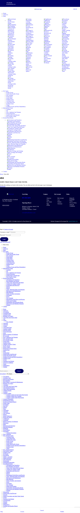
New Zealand (9, 255)
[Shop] (1, 509)
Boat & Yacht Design (8, 379)
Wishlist (62, 511)
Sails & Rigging (7, 459)
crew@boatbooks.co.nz (28, 212)
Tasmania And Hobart (8, 361)
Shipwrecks (6, 492)
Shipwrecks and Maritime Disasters (15, 303)
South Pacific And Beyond (12, 275)
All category (6, 376)
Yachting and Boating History (10, 506)
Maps (4, 424)
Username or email (5, 232)
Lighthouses (6, 418)
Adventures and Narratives (12, 279)
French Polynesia (10, 274)
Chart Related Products (9, 387)
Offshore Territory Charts (9, 344)
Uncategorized (6, 500)
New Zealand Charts (8, 435)
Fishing (8, 286)
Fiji (7, 271)
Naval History (6, 430)
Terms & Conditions (8, 362)
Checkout (5, 323)
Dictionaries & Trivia (8, 400)
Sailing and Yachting (11, 301)
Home (1, 174)
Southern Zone (10, 264)
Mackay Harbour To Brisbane (10, 334)
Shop (1, 511)
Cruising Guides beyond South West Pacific (17, 394)
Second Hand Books (8, 278)
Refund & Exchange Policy (10, 348)
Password (3, 235)
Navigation (9, 295)
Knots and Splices (7, 417)
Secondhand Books (8, 463)
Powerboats (6, 455)
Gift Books (6, 410)
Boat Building (6, 380)
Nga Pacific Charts (7, 451)
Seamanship (6, 461)
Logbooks (5, 420)
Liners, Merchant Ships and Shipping (15, 289)
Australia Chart (7, 314)
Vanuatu (5, 502)
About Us (5, 248)
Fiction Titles (6, 403)
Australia (8, 270)
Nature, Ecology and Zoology (13, 480)
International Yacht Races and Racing (15, 299)
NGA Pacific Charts (11, 277)
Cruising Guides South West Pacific (15, 397)
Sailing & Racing (7, 458)
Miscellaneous (9, 292)
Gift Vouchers (6, 413)
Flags (4, 409)
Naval (7, 296)
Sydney (5, 360)
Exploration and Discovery (13, 285)
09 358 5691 (26, 198)
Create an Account (8, 229)
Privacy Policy (6, 347)
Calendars (5, 385)
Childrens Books (7, 390)
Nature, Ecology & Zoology (13, 293)
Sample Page (6, 350)
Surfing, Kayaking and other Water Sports (13, 496)
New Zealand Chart (8, 338)
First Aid (5, 406)
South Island (9, 258)
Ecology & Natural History (9, 402)
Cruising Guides (7, 329)
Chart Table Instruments (9, 389)
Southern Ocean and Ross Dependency (16, 267)
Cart (4, 319)
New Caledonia (7, 434)
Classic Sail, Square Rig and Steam (15, 282)
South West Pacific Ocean (12, 254)
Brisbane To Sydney (8, 316)
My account (6, 336)
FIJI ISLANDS (7, 330)
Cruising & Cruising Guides (13, 284)
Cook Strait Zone (10, 263)
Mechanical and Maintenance (13, 291)
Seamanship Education (8, 462)
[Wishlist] (61, 509)
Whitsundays (6, 365)
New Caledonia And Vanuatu (13, 272)
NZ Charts (5, 251)
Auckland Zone (10, 261)
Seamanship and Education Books (14, 302)
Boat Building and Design (12, 281)
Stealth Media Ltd (73, 221)
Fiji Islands (6, 404)
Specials (5, 494)
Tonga (7, 265)
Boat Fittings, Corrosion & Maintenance (13, 382)
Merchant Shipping (8, 427)
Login (4, 239)
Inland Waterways (7, 416)
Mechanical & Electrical (9, 425)
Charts (4, 320)
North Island (9, 257)
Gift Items (5, 411)
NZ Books (5, 454)
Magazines (5, 423)
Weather (8, 305)
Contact (5, 306)
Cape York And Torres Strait (10, 317)
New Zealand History (8, 449)
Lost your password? (5, 242)
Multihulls (5, 428)
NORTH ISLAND (11, 440)
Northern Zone (10, 260)
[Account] (21, 509)
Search (19, 371)
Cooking (5, 392)
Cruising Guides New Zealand (13, 396)
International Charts (8, 268)
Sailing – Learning (7, 456)
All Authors (6, 312)
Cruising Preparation (8, 399)
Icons (4, 333)
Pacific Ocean (9, 253)
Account (22, 511)
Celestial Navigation (11, 433)
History (8, 288)
